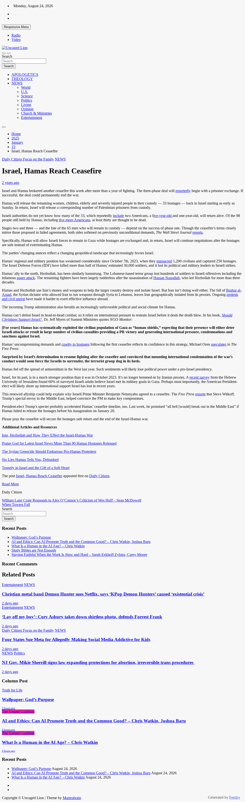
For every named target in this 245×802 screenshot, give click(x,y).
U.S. (24, 92)
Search (7, 56)
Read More (10, 484)
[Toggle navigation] (4, 53)
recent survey (199, 377)
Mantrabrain (72, 798)
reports (197, 232)
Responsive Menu (16, 27)
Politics (26, 100)
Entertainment (31, 118)
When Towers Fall (16, 505)
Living (26, 105)
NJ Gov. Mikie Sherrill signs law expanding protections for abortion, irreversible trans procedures (98, 662)
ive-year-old (163, 216)
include (118, 216)
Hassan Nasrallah (166, 278)
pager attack (26, 278)
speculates (218, 344)
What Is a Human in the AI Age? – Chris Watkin (48, 546)
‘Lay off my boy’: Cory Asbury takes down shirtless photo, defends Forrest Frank (82, 616)
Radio (16, 35)
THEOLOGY (22, 79)
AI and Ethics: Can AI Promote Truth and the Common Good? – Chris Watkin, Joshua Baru (80, 542)
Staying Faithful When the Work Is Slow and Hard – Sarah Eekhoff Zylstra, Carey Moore (79, 555)
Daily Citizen (99, 476)
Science (27, 96)
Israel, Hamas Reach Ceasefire (39, 476)
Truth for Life (12, 690)
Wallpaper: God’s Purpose (31, 537)
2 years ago (10, 183)
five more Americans (74, 220)
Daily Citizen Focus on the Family (28, 159)
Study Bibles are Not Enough (33, 550)
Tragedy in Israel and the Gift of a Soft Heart (35, 468)
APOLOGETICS (24, 74)
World (25, 87)
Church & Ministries (36, 113)
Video (16, 40)
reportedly (183, 191)
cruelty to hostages (75, 344)
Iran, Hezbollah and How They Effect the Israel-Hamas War (47, 435)
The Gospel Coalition (18, 711)
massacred (164, 261)
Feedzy (234, 797)
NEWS (16, 83)
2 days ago (10, 603)
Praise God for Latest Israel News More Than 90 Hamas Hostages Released (59, 443)
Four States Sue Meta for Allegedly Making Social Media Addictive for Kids (76, 639)
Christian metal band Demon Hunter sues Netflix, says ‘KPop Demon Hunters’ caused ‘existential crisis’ (103, 594)
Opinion (27, 109)
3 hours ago (8, 708)
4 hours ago (8, 729)
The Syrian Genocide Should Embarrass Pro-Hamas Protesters (49, 451)
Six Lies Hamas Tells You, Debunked (30, 460)
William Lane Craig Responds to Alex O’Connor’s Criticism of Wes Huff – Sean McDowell (71, 500)
